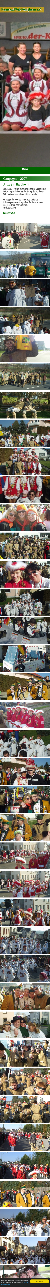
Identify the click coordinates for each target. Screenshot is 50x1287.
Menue (25, 169)
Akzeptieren (39, 1281)
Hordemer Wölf (9, 213)
